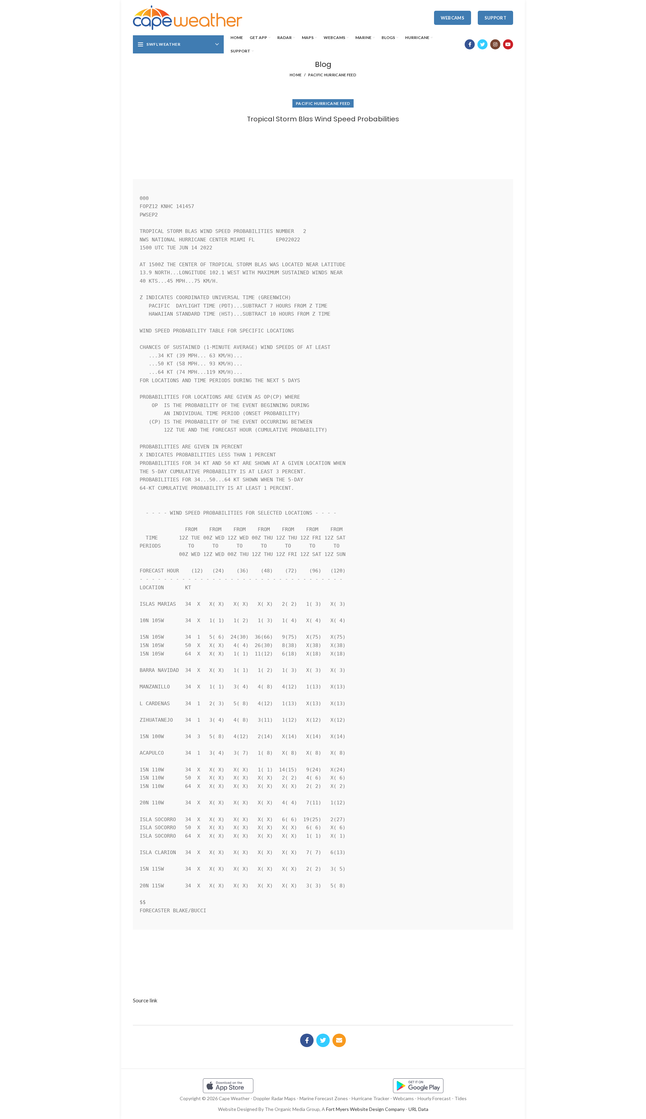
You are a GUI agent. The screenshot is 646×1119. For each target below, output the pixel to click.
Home (295, 75)
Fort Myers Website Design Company (365, 1109)
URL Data (418, 1109)
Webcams (452, 18)
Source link (145, 1000)
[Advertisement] (323, 149)
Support (495, 18)
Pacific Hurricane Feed (332, 75)
